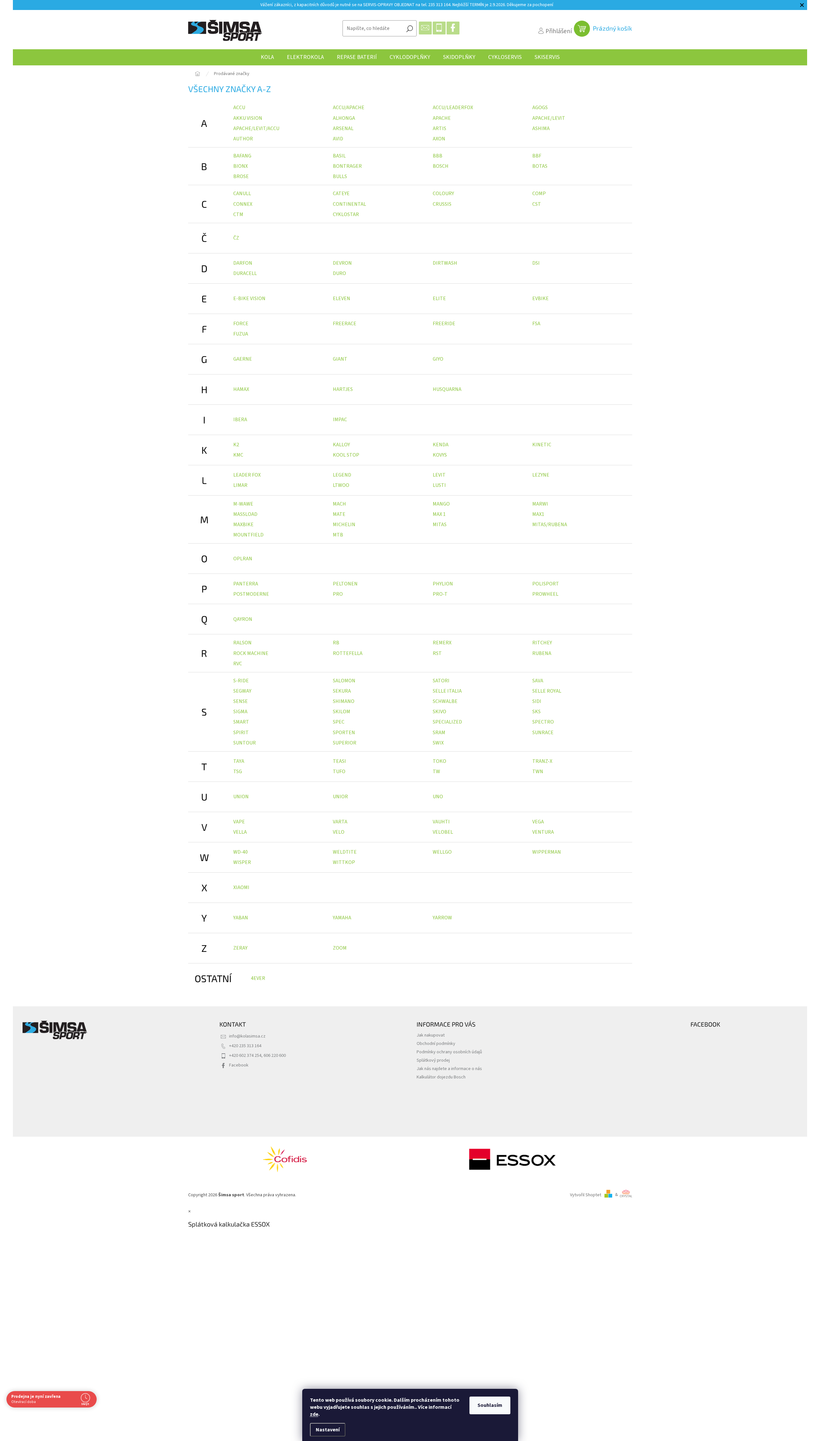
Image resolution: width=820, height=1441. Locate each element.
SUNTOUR (244, 742)
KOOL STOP (346, 455)
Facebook (238, 1065)
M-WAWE (243, 503)
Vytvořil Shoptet (585, 1194)
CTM (238, 214)
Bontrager (347, 166)
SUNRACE (543, 732)
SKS (536, 711)
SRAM (439, 732)
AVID (338, 138)
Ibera (240, 419)
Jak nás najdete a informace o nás (449, 1068)
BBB (437, 155)
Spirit (241, 732)
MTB (338, 534)
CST (536, 204)
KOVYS (440, 455)
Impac (340, 419)
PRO (338, 594)
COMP (539, 193)
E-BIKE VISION (249, 298)
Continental (349, 204)
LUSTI (439, 485)
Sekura (342, 691)
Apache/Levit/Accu (256, 128)
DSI (536, 263)
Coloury (443, 193)
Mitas (440, 524)
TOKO (439, 761)
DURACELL (245, 273)
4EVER (258, 978)
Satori (441, 680)
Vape (239, 821)
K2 (236, 444)
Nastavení (328, 1429)
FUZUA (240, 333)
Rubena (541, 653)
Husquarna (447, 389)
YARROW (442, 917)
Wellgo (442, 852)
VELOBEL (443, 832)
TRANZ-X (542, 761)
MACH (339, 503)
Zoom (340, 948)
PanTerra (245, 583)
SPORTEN (344, 732)
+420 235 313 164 (245, 1045)
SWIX (438, 742)
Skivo (439, 711)
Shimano (343, 701)
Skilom (341, 711)
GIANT (340, 359)
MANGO (441, 503)
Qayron (242, 619)
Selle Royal (546, 691)
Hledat (409, 28)
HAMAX (241, 389)
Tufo (339, 771)
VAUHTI (441, 821)
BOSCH (441, 166)
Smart (241, 721)
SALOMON (344, 680)
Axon (439, 138)
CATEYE (341, 193)
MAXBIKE (243, 524)
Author (243, 138)
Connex (242, 204)
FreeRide (444, 323)
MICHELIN (344, 524)
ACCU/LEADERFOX (453, 107)
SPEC (338, 721)
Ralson (242, 642)
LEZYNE (540, 475)
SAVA (537, 680)
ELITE (439, 298)
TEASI (339, 761)
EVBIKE (540, 298)
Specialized (447, 721)
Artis (439, 128)
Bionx (240, 166)
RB (336, 642)
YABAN (240, 917)
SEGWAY (242, 691)
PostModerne (251, 594)
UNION (241, 796)
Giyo (438, 359)
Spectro (543, 721)
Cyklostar (346, 214)
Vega (538, 821)
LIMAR (240, 485)
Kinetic (541, 444)
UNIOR (340, 796)
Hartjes (343, 389)
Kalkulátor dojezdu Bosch (441, 1077)
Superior (344, 742)
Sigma (240, 711)
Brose (241, 176)
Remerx (442, 642)
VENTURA (543, 832)
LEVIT (439, 475)
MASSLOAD (245, 514)
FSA (536, 323)
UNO (438, 796)
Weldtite (345, 852)
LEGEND (342, 475)
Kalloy (341, 444)
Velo (338, 832)
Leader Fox (247, 475)
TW (436, 771)
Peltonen (345, 583)
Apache (442, 118)
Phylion (443, 583)
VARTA (340, 821)
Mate (339, 514)
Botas (539, 166)
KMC (238, 455)
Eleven (341, 298)
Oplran (242, 558)
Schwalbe (445, 701)
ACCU (239, 107)
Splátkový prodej (433, 1060)
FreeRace (344, 323)
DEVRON (342, 263)
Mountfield (248, 534)
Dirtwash (445, 263)
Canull (242, 193)
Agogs (540, 107)
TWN (537, 771)
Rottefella (347, 653)
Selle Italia (447, 691)
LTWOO (341, 485)
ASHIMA (541, 128)
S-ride (241, 680)
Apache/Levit (548, 118)
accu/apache (348, 107)
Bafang (242, 155)
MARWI (540, 503)
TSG (237, 771)
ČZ (236, 238)
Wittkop (344, 862)
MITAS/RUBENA (549, 524)
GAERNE (242, 359)
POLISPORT (545, 583)
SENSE (240, 701)
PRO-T (440, 594)
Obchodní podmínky (436, 1043)
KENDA (441, 444)
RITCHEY (542, 642)
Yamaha (342, 917)
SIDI (536, 701)
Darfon (242, 263)
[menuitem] (267, 57)
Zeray (240, 948)
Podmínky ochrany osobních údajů (449, 1051)
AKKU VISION (247, 118)
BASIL (339, 155)
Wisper (242, 862)
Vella (240, 832)
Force (240, 323)
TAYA (238, 761)
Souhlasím (490, 1405)
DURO (339, 273)
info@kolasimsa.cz (247, 1036)
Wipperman (546, 852)
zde (314, 1414)
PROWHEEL (545, 594)
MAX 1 (439, 514)
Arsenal (343, 128)
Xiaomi (241, 887)
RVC (237, 663)
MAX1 (538, 514)
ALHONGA (344, 118)
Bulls (340, 176)
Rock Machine (250, 653)
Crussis (442, 204)
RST (437, 653)
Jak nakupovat (431, 1035)
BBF (536, 155)
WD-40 (240, 852)
